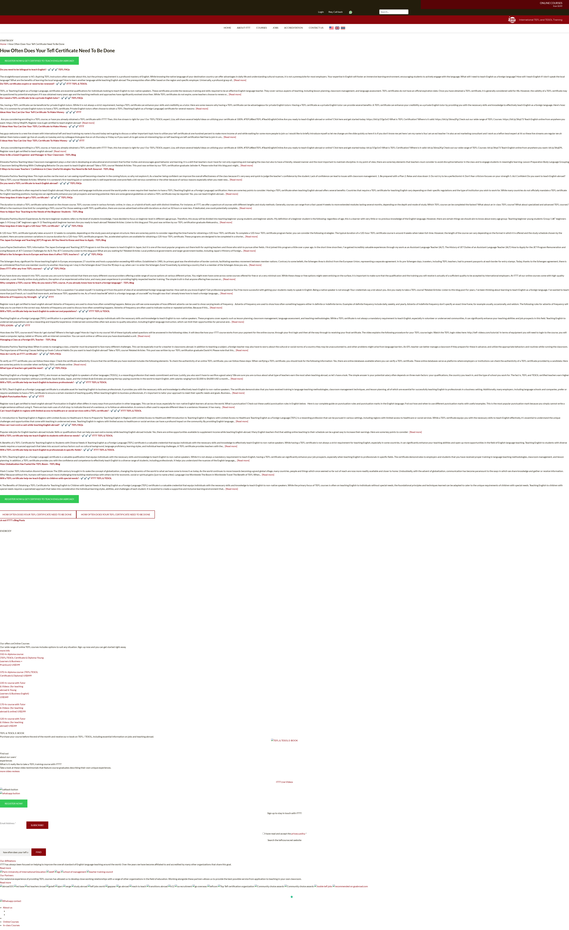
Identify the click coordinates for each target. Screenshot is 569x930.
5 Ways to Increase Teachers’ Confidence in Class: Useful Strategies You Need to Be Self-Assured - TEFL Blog (57, 168)
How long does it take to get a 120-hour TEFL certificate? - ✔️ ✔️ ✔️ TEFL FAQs (41, 225)
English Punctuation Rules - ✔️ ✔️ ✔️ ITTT (22, 396)
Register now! (14, 803)
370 (2, 679)
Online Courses (551, 2)
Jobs (275, 27)
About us (7, 907)
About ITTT (243, 27)
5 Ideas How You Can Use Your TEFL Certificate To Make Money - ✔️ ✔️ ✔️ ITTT (42, 140)
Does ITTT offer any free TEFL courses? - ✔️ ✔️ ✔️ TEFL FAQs (32, 268)
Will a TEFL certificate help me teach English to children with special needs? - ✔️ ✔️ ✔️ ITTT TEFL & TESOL (56, 478)
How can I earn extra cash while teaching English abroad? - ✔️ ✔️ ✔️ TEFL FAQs (41, 424)
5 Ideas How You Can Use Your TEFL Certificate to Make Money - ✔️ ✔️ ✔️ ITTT (42, 126)
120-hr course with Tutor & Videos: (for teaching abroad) (12, 722)
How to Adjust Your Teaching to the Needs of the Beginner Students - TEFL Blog (41, 211)
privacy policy (298, 833)
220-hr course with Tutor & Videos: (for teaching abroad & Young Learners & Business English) (14, 689)
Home (227, 27)
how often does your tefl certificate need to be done (115, 514)
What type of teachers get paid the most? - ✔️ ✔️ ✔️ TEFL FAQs (33, 368)
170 (2, 715)
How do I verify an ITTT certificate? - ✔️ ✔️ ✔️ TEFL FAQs (30, 353)
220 (2, 701)
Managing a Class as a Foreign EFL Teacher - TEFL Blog (28, 339)
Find (38, 852)
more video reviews (10, 771)
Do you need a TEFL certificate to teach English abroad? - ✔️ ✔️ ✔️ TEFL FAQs (41, 183)
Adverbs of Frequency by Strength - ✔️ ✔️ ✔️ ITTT (27, 296)
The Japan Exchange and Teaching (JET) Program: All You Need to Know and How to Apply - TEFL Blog (53, 240)
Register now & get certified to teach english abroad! (39, 60)
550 (2, 668)
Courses (261, 27)
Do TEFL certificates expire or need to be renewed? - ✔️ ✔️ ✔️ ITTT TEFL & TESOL (43, 83)
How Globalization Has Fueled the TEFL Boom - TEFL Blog (30, 463)
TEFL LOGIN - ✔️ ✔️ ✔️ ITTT (15, 325)
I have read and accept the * (285, 833)
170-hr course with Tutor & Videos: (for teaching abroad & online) (13, 708)
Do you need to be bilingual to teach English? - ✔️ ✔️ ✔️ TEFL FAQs (35, 69)
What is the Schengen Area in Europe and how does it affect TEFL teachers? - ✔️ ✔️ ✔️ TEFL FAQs (51, 254)
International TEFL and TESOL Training (540, 20)
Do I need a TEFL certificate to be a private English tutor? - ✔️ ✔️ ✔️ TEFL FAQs (41, 97)
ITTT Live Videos (284, 781)
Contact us (316, 27)
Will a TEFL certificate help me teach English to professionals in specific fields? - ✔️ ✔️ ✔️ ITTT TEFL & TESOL (57, 449)
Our (8, 860)
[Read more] (240, 80)
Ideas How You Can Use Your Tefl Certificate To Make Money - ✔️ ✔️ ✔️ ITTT (40, 112)
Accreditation (293, 27)
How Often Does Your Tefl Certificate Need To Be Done (36, 44)
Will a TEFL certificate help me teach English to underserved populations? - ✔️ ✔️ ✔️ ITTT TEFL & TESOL (55, 311)
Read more (5, 867)
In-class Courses (11, 925)
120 (2, 729)
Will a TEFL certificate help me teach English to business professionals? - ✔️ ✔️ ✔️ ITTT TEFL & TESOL (53, 382)
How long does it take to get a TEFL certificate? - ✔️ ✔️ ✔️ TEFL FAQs (36, 197)
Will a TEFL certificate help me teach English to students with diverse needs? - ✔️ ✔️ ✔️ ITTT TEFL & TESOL (56, 435)
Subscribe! (37, 825)
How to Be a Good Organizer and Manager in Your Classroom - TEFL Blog (38, 154)
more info (5, 650)
